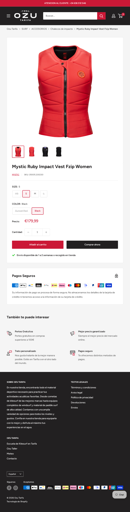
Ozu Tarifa (12, 29)
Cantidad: (17, 232)
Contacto (12, 458)
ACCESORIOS (39, 29)
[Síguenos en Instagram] (15, 488)
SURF (25, 29)
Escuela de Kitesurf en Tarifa (22, 443)
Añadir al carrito (37, 244)
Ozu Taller (12, 448)
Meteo (10, 453)
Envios (74, 407)
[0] (120, 16)
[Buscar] (101, 16)
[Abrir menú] (8, 16)
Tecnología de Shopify (17, 501)
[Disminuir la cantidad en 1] (28, 232)
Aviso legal (76, 392)
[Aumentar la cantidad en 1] (46, 232)
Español (12, 474)
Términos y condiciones (83, 387)
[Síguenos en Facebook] (9, 488)
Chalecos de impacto (61, 29)
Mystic (15, 174)
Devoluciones (78, 402)
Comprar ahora (92, 244)
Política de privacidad (82, 397)
